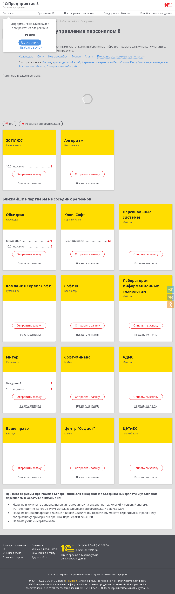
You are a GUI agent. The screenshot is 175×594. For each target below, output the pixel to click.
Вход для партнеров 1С (14, 547)
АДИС (128, 357)
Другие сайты (40, 557)
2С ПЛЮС (14, 140)
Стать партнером (13, 557)
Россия (46, 62)
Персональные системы (137, 215)
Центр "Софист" (79, 428)
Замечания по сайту (43, 552)
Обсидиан (16, 214)
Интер (12, 357)
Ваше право (17, 428)
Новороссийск (57, 56)
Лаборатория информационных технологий (141, 286)
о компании (71, 580)
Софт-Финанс (77, 357)
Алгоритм (74, 140)
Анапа (89, 56)
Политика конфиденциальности (44, 547)
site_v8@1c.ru (90, 550)
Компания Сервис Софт (28, 286)
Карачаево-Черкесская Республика (105, 62)
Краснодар (26, 56)
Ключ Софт (74, 214)
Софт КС (71, 286)
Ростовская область (32, 66)
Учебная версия (12, 552)
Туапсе (76, 56)
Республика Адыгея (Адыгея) (149, 62)
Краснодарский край (66, 62)
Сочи (40, 56)
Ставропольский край (62, 66)
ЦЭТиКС (130, 428)
